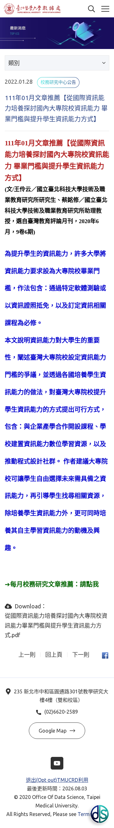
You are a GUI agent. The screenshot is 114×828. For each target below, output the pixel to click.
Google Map (52, 731)
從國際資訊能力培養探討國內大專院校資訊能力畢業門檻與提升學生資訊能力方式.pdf (56, 625)
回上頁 (53, 654)
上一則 (26, 654)
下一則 (80, 654)
